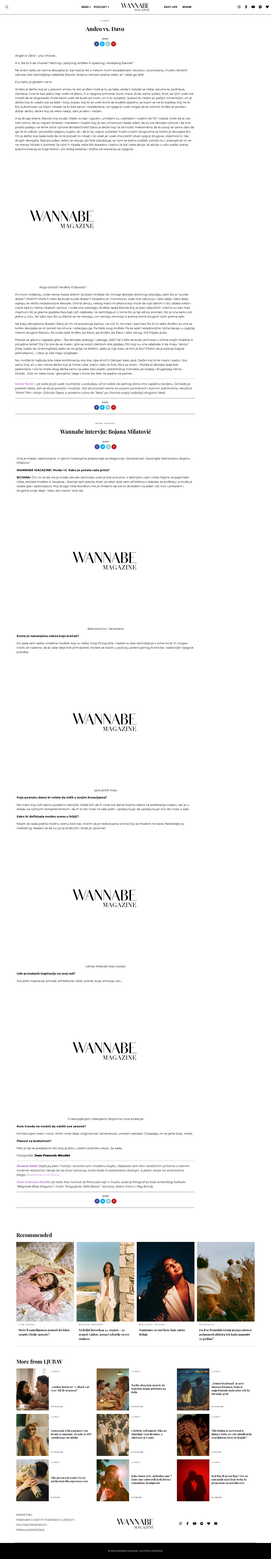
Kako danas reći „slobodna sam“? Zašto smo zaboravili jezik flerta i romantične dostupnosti (151, 1479)
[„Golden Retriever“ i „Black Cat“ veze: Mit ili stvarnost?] (32, 1389)
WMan (186, 7)
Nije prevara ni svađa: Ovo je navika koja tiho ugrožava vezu (69, 1479)
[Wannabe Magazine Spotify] (260, 7)
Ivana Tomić (24, 384)
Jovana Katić (27, 1166)
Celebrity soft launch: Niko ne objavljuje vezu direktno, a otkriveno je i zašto (149, 1434)
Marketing (24, 1514)
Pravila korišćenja (30, 1529)
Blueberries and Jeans (42, 1175)
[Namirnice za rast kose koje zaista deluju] (165, 1282)
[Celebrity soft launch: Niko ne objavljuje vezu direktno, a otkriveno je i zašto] (113, 1435)
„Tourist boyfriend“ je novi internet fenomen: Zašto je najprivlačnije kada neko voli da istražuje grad (231, 1388)
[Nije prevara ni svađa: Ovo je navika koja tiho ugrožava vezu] (32, 1480)
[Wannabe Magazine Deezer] (267, 7)
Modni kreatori (105, 423)
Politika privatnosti (31, 1524)
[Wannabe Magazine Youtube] (253, 7)
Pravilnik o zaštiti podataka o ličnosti (45, 1519)
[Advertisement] (221, 40)
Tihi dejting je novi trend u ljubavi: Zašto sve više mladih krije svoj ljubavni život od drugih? (232, 1434)
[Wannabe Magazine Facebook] (246, 7)
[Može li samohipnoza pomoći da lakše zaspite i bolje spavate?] (45, 1282)
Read (85, 7)
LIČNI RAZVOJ (27, 1324)
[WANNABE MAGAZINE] (135, 1528)
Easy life (170, 7)
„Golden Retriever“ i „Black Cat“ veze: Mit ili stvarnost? (70, 1388)
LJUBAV (105, 21)
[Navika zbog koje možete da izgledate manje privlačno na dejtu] (113, 1389)
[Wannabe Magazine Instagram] (239, 7)
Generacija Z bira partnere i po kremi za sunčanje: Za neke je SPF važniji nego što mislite (71, 1434)
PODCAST (100, 7)
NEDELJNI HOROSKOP (91, 1324)
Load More (135, 1215)
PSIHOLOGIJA (206, 1324)
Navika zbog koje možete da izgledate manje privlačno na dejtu (148, 1389)
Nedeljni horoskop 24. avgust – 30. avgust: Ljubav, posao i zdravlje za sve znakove (104, 1334)
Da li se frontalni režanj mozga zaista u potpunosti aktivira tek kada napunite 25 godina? (225, 1334)
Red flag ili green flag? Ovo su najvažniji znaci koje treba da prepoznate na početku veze (230, 1479)
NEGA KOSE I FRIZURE (152, 1324)
